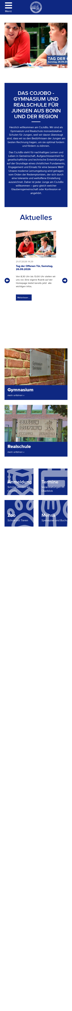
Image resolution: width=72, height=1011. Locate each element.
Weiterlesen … (23, 297)
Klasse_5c (44, 63)
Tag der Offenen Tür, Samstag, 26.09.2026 (34, 268)
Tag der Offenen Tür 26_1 (39, 63)
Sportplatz (30, 63)
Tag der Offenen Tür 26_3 (24, 63)
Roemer (47, 63)
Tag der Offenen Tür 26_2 (36, 63)
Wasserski (42, 63)
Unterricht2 (33, 63)
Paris (27, 63)
